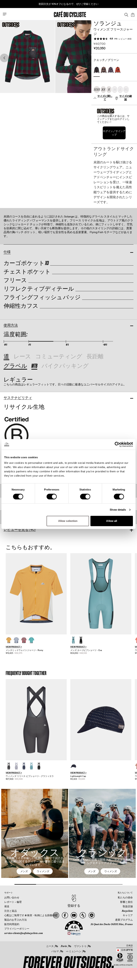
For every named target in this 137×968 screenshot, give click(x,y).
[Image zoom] (27, 56)
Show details (118, 509)
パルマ (55, 951)
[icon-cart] (132, 14)
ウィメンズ (43, 871)
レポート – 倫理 (13, 901)
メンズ (24, 871)
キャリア (128, 915)
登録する (73, 905)
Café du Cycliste (125, 965)
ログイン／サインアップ (114, 132)
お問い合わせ (11, 897)
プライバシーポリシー (16, 928)
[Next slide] (87, 58)
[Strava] (82, 915)
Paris (64, 946)
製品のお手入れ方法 (15, 919)
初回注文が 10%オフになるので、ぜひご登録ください (68, 4)
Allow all (111, 520)
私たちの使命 (125, 897)
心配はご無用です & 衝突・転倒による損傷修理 (30, 915)
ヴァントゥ (80, 946)
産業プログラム (124, 919)
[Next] (129, 836)
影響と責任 (126, 901)
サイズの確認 (125, 97)
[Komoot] (91, 915)
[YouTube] (73, 915)
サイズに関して (104, 97)
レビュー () (125, 38)
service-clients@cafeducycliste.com (23, 933)
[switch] (52, 496)
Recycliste (127, 910)
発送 (6, 906)
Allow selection (68, 520)
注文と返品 (10, 910)
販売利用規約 (11, 924)
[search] (125, 14)
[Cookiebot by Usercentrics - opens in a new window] (117, 444)
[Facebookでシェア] (65, 915)
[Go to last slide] (4, 58)
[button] (74, 928)
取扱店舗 (128, 906)
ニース (50, 946)
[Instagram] (56, 915)
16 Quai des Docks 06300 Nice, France (112, 924)
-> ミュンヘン (73, 951)
